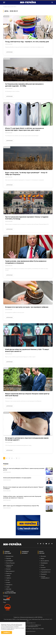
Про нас (41, 553)
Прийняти (7, 632)
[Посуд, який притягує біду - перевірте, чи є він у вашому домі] (28, 27)
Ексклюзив (7, 58)
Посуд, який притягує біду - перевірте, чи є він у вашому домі (27, 41)
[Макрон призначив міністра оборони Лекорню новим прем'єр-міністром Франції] (28, 379)
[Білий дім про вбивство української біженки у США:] (28, 335)
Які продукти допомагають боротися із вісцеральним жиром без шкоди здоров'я (26, 439)
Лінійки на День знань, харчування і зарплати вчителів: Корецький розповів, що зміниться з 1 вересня (22, 497)
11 (16, 458)
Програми (7, 553)
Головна (5, 6)
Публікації (25, 551)
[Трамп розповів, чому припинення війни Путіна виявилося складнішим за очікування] (28, 246)
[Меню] (4, 2)
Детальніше (9, 51)
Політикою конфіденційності (7, 629)
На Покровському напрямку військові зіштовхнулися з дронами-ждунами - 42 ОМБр (24, 85)
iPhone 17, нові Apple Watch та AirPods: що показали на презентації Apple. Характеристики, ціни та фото (24, 129)
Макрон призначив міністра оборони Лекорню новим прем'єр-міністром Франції (27, 395)
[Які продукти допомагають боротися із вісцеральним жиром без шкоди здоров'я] (28, 423)
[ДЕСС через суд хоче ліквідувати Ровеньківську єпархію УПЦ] (49, 508)
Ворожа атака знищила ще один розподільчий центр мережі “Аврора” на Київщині (23, 487)
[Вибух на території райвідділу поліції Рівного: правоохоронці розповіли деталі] (49, 470)
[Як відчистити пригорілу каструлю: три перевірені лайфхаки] (28, 292)
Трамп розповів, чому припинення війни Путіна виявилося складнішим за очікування (25, 262)
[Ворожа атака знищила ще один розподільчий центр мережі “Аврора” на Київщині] (49, 489)
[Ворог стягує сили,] (28, 158)
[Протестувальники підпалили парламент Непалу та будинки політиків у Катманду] (28, 202)
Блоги (41, 551)
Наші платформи (10, 593)
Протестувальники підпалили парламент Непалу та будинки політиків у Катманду (26, 218)
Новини (6, 191)
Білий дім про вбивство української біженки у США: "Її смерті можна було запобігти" (27, 350)
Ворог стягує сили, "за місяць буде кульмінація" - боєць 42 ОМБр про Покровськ (26, 173)
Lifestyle (6, 16)
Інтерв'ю (25, 553)
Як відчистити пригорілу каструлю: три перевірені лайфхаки (26, 307)
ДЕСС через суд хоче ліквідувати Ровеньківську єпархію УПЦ (21, 505)
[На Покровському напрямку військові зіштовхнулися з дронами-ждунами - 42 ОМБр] (28, 69)
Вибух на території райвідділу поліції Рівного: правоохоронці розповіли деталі (23, 469)
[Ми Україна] (28, 2)
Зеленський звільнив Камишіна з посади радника (17, 477)
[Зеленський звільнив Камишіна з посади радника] (49, 480)
